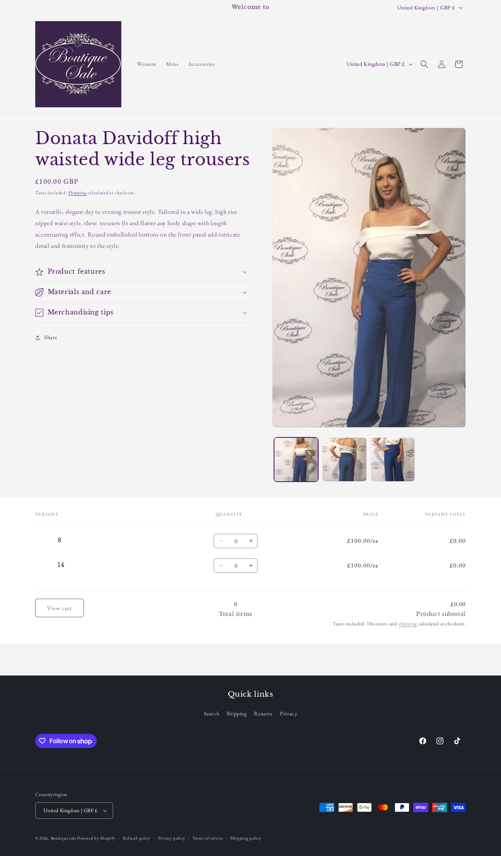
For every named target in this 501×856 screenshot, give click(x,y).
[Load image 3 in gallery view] (393, 459)
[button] (424, 64)
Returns (263, 713)
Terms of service (207, 837)
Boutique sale (64, 838)
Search (212, 713)
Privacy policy (171, 837)
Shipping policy (246, 837)
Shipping (77, 193)
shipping (407, 623)
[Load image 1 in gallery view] (296, 459)
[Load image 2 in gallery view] (344, 459)
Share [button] (50, 337)
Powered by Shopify (96, 838)
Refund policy (137, 837)
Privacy (288, 713)
